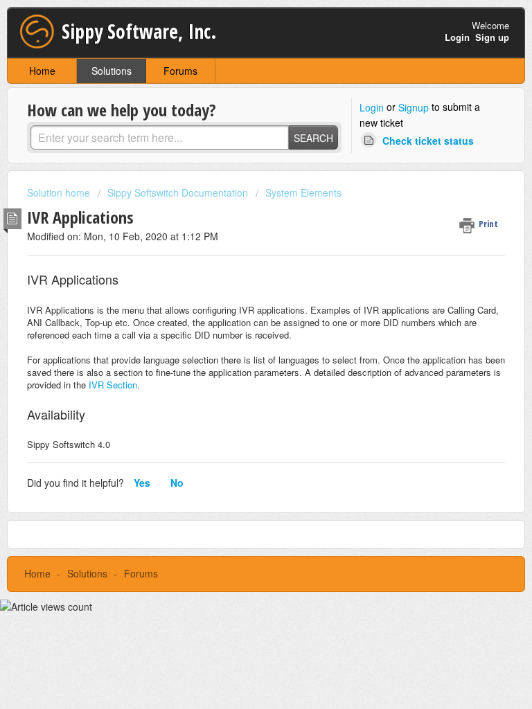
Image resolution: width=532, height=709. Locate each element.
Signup (413, 107)
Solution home (60, 192)
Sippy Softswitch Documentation (177, 192)
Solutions (111, 71)
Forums (180, 71)
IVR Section (113, 384)
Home (42, 71)
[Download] (240, 344)
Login (372, 107)
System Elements (303, 192)
